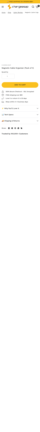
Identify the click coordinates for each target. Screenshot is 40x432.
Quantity (5, 72)
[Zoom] (35, 18)
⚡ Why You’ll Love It (10, 108)
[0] (36, 6)
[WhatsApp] (18, 128)
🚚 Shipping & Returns (11, 121)
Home (3, 12)
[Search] (33, 6)
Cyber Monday (18, 12)
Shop (9, 12)
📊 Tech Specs (7, 115)
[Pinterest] (15, 128)
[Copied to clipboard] (21, 128)
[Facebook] (9, 128)
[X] (12, 128)
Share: (4, 128)
